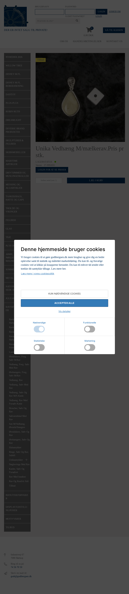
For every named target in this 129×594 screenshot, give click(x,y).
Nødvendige (39, 322)
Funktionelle (89, 322)
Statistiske (39, 340)
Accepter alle (64, 303)
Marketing (89, 340)
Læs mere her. (58, 268)
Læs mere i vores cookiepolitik (37, 273)
